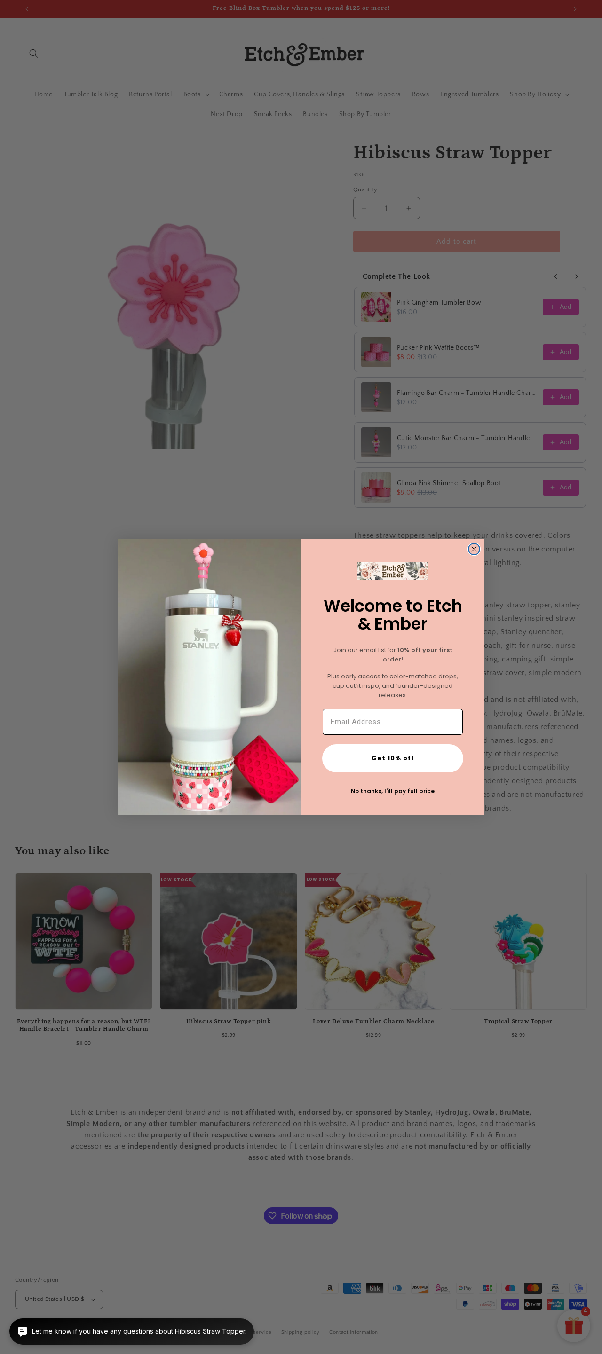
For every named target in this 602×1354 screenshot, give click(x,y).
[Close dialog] (474, 549)
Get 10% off (393, 758)
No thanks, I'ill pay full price (393, 791)
